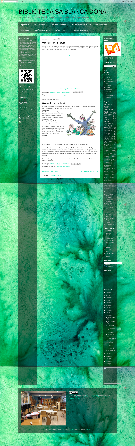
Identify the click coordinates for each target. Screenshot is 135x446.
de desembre (111, 317)
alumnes (59, 95)
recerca (112, 182)
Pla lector (96, 30)
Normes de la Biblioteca (79, 30)
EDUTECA (109, 231)
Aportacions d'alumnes (58, 25)
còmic (110, 141)
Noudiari (108, 75)
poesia (106, 119)
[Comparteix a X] (78, 92)
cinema (114, 145)
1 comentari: (65, 163)
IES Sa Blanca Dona (27, 89)
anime (108, 160)
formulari (112, 177)
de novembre (111, 321)
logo (113, 156)
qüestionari (107, 168)
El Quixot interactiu (108, 250)
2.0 (115, 154)
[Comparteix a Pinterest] (82, 92)
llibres (106, 118)
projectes (106, 182)
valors (110, 186)
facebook (106, 175)
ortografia (106, 135)
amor (105, 139)
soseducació (107, 185)
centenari (113, 162)
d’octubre (110, 325)
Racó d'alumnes (39, 25)
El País (108, 87)
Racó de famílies (60, 30)
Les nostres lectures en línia (81, 25)
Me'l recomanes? (101, 25)
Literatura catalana (108, 233)
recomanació (69, 95)
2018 (107, 310)
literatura (106, 144)
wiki (106, 188)
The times (108, 97)
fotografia (110, 138)
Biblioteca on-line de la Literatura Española (110, 242)
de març (110, 348)
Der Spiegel (109, 89)
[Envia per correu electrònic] (74, 92)
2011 (107, 364)
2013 (107, 359)
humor (107, 156)
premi (114, 151)
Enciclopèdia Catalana (109, 200)
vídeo (106, 127)
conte (110, 132)
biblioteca (113, 139)
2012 (107, 361)
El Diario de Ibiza (110, 79)
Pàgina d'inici (24, 25)
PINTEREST (22, 66)
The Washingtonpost (110, 94)
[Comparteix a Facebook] (80, 92)
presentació (107, 148)
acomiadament (108, 154)
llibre (114, 127)
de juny (110, 332)
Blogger (89, 429)
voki (107, 169)
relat (105, 183)
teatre (105, 186)
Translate (110, 266)
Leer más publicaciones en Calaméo (70, 89)
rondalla (111, 183)
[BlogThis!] (76, 92)
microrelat (108, 109)
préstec (106, 159)
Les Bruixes (70, 56)
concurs (113, 112)
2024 (107, 295)
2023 (107, 297)
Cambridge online (111, 224)
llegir (64, 95)
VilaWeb (108, 77)
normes (105, 180)
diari (113, 174)
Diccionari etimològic (108, 215)
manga (114, 144)
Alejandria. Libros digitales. (111, 246)
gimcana (106, 166)
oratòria (112, 180)
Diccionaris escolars (109, 204)
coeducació (106, 174)
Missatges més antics (89, 171)
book (107, 162)
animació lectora (108, 171)
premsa (112, 157)
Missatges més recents (51, 171)
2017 (107, 312)
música (108, 151)
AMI (115, 130)
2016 (107, 315)
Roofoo (72, 429)
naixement (111, 179)
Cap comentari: (66, 92)
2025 (107, 292)
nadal (105, 157)
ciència (105, 172)
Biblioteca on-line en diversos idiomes (110, 255)
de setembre (111, 328)
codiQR (112, 172)
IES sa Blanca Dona (92, 395)
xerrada (110, 153)
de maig (110, 334)
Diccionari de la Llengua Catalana (111, 219)
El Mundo (108, 85)
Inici (70, 171)
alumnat (112, 169)
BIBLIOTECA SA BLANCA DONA (62, 11)
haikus (105, 179)
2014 (107, 356)
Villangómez (107, 133)
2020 (107, 305)
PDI (115, 148)
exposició (107, 142)
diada (110, 114)
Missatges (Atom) (56, 175)
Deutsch (108, 222)
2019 (107, 307)
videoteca (113, 159)
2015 (107, 353)
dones (107, 150)
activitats (110, 128)
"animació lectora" (110, 136)
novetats (107, 116)
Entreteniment (25, 30)
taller (113, 185)
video (114, 186)
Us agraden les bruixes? (53, 103)
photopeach (110, 147)
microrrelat (107, 130)
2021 (107, 302)
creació (110, 163)
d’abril (109, 345)
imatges (114, 150)
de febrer (110, 350)
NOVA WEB (24, 91)
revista (114, 168)
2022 (107, 300)
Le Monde (108, 92)
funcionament (107, 165)
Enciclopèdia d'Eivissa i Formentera (109, 196)
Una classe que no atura (53, 43)
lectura (106, 121)
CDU (107, 146)
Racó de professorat (42, 30)
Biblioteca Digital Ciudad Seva (110, 237)
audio (114, 160)
